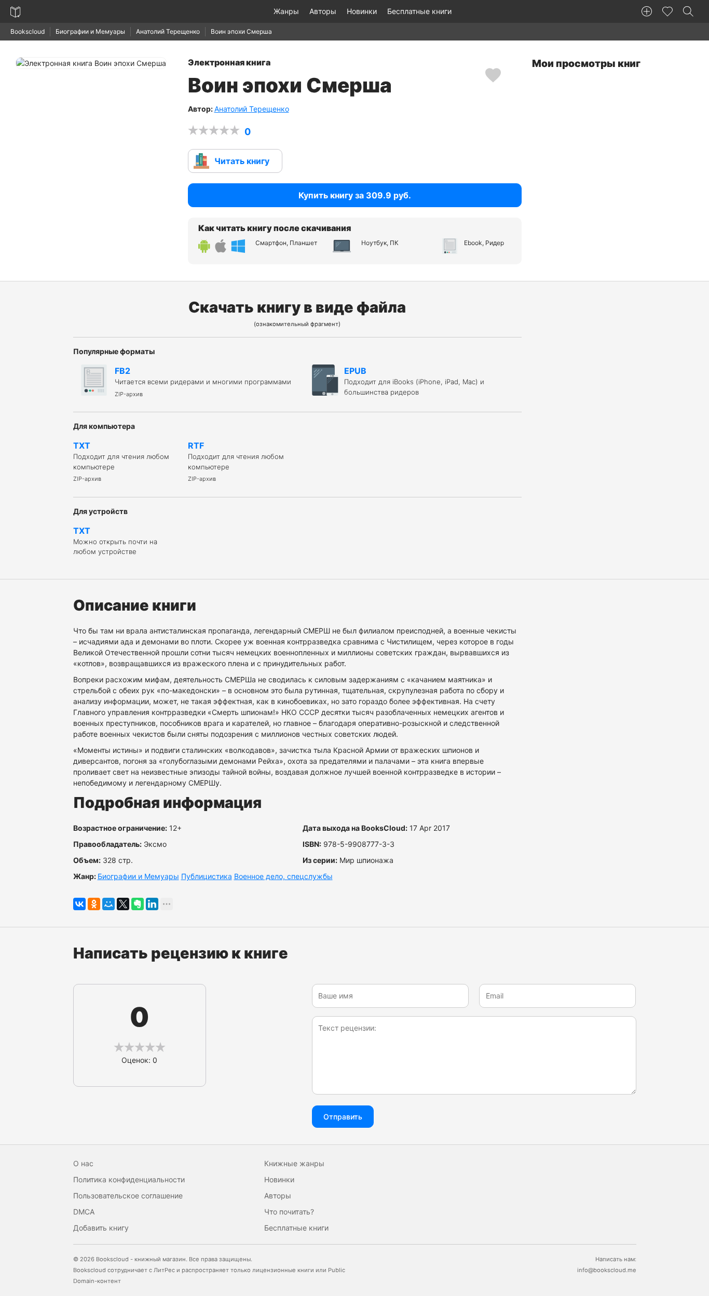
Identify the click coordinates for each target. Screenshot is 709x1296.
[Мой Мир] (108, 904)
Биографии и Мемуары (90, 31)
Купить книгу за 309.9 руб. (354, 195)
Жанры (286, 11)
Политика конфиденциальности (129, 1179)
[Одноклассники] (94, 904)
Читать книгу (241, 161)
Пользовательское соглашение (128, 1195)
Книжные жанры (294, 1163)
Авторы (322, 11)
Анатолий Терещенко (168, 31)
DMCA (83, 1211)
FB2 (203, 382)
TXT (121, 461)
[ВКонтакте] (79, 904)
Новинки (362, 11)
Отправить (342, 1116)
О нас (83, 1163)
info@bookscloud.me (606, 1270)
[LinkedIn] (152, 904)
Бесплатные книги (419, 11)
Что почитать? (289, 1211)
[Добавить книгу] (646, 11)
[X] (123, 904)
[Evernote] (137, 904)
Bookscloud (27, 31)
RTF (236, 461)
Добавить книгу (101, 1227)
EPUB (414, 381)
